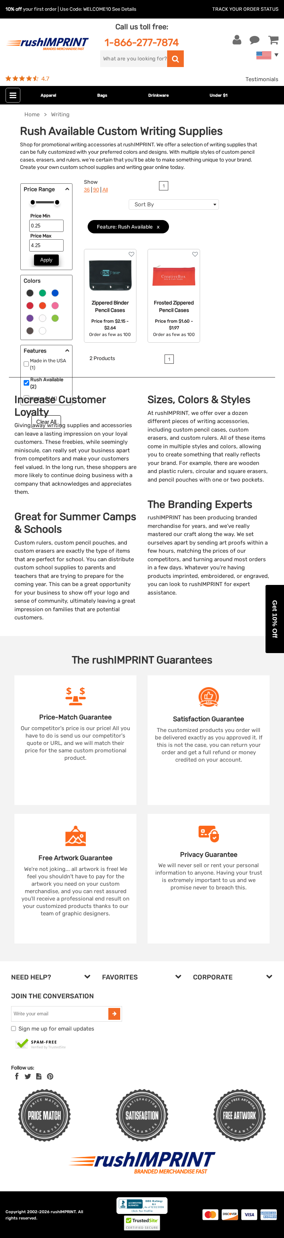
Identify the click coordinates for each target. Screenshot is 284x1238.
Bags (102, 95)
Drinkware (158, 95)
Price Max (40, 236)
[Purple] (30, 318)
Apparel (48, 95)
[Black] (30, 293)
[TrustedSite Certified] (40, 1044)
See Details (124, 9)
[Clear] (42, 330)
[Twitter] (27, 1076)
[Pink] (55, 305)
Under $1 (218, 95)
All (105, 190)
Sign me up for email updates (56, 1028)
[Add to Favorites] (131, 254)
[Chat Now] (255, 40)
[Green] (42, 293)
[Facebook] (16, 1076)
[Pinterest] (50, 1076)
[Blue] (55, 293)
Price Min (40, 216)
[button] (275, 619)
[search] (175, 58)
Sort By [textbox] (144, 204)
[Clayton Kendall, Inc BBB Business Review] (142, 1212)
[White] (42, 318)
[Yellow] (55, 318)
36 (87, 190)
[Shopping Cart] (273, 40)
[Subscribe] (114, 1014)
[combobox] (174, 204)
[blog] (38, 1076)
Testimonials (262, 79)
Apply (46, 260)
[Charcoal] (30, 330)
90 (96, 190)
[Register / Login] (237, 40)
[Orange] (42, 305)
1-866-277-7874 (142, 42)
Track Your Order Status (245, 9)
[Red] (30, 305)
